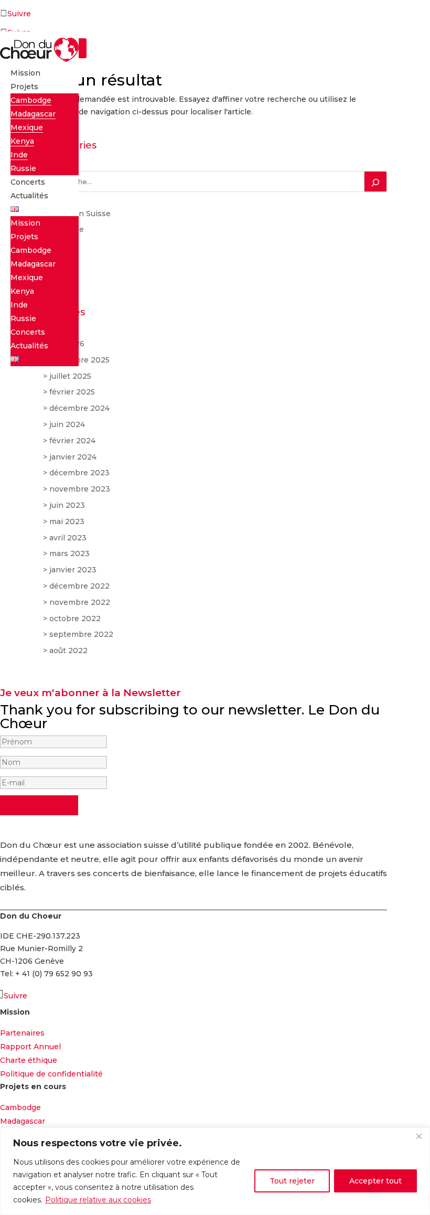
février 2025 (72, 392)
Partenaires (22, 1033)
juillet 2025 (70, 376)
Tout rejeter (292, 1181)
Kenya (22, 141)
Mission (25, 73)
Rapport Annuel (30, 1046)
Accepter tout (375, 1181)
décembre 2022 (79, 586)
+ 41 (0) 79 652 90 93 (54, 973)
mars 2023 (69, 553)
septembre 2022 (81, 634)
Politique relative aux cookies (98, 1200)
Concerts (27, 182)
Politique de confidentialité (51, 1074)
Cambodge (30, 100)
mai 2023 (66, 521)
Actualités (29, 195)
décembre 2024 (79, 408)
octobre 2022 (75, 618)
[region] (215, 1171)
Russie (23, 168)
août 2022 (68, 650)
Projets (24, 86)
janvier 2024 (72, 457)
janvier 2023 (72, 569)
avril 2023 (68, 537)
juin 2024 (67, 424)
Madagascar (33, 114)
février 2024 (72, 440)
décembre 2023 (79, 472)
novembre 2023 (79, 489)
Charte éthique (28, 1060)
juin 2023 (67, 505)
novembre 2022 (79, 602)
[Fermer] (419, 1136)
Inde (19, 154)
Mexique (26, 127)
